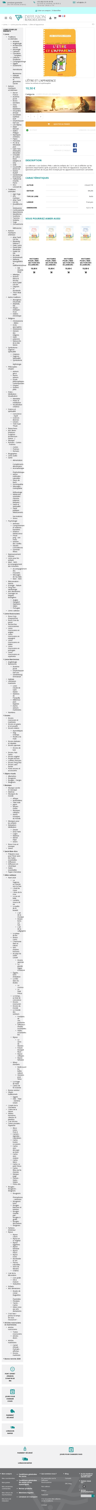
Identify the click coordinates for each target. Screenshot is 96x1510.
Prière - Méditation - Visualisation (12, 394)
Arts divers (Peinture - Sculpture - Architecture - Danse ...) (13, 434)
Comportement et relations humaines (17, 528)
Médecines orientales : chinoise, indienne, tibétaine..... (17, 498)
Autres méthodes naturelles (16, 476)
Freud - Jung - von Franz (16, 538)
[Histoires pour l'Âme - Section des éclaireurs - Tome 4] (85, 233)
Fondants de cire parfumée (19, 1020)
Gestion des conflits (17, 543)
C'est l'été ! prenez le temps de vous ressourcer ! (14, 1317)
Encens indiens (13, 728)
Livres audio (12, 456)
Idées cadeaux (10, 875)
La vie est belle (16, 897)
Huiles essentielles (12, 869)
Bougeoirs (12, 778)
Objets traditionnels (12, 1093)
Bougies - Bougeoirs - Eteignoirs (12, 1189)
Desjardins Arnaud (17, 112)
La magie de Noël (16, 1083)
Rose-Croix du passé (13, 621)
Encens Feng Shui (14, 762)
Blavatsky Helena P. (16, 242)
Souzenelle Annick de (17, 168)
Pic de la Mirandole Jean (16, 145)
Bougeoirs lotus (17, 1202)
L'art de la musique (19, 915)
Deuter (15, 830)
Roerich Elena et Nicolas (16, 279)
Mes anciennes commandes (7, 1488)
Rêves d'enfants (16, 1063)
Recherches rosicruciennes (13, 625)
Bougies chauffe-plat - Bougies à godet (16, 1215)
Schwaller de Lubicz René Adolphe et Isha (17, 159)
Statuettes (17, 1284)
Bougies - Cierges (14, 780)
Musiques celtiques (16, 811)
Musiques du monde (13, 795)
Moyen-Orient (16, 807)
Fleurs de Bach (16, 481)
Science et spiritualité (12, 410)
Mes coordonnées (8, 1478)
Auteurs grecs (16, 372)
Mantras (11, 792)
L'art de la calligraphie (19, 929)
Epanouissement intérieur (14, 555)
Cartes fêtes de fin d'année (17, 1170)
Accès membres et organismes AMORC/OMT (87, 1475)
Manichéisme (17, 212)
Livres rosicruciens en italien (13, 642)
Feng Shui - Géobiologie (12, 588)
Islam (15, 337)
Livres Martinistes (12, 659)
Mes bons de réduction (6, 1500)
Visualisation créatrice (17, 406)
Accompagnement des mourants (17, 571)
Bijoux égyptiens (16, 1244)
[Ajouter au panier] (34, 272)
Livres (7, 34)
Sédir (15, 165)
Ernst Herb (17, 832)
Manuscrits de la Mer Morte (17, 343)
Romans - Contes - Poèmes (14, 443)
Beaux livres (12, 428)
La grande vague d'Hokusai (19, 967)
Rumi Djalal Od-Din (17, 284)
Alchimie (16, 41)
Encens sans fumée (12, 765)
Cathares (16, 51)
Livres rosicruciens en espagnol (13, 636)
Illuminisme (12, 664)
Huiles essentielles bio (19, 1033)
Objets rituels (10, 774)
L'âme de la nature (12, 1110)
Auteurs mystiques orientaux (12, 233)
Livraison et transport (28, 1497)
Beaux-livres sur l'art (19, 922)
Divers (15, 842)
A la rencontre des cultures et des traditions (51, 1500)
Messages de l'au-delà (17, 576)
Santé (10, 458)
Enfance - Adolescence (17, 533)
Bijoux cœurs (15, 1236)
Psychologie (12, 521)
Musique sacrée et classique (14, 789)
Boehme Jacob (16, 98)
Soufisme (16, 216)
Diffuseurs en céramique (13, 865)
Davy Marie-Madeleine (17, 107)
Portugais (16, 608)
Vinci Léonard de (17, 186)
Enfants (11, 1286)
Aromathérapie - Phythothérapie (17, 470)
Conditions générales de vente (28, 1475)
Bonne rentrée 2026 (12, 1359)
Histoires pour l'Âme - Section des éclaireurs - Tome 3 (68, 262)
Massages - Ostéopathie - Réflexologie (17, 489)
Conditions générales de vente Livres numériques (28, 1482)
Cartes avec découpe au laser (16, 1149)
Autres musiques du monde (16, 816)
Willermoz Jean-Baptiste (16, 702)
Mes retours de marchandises (7, 1494)
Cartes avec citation (15, 1156)
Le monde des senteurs (16, 1012)
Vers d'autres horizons (16, 949)
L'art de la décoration (12, 1274)
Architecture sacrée (17, 46)
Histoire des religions (16, 333)
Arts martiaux (16, 197)
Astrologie (16, 49)
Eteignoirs (12, 782)
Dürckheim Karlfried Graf (17, 117)
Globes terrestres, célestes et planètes (12, 1116)
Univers (15, 422)
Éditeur (43, 1491)
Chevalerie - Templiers (17, 54)
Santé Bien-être (11, 851)
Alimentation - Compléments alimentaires (17, 463)
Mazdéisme (17, 214)
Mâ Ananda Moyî (19, 270)
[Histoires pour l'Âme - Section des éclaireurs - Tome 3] (68, 233)
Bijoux (15, 1037)
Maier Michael (16, 128)
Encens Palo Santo (12, 753)
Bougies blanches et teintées (17, 1207)
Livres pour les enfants (13, 559)
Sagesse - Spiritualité (17, 357)
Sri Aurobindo (17, 290)
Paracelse (16, 141)
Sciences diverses (16, 419)
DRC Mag (68, 1484)
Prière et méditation (17, 402)
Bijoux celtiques (19, 1055)
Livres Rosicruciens (12, 614)
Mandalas (16, 399)
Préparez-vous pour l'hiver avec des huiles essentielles (14, 857)
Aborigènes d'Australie (17, 301)
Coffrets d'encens (14, 760)
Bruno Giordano (16, 102)
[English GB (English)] (60, 16)
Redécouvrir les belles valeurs (19, 1070)
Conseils (68, 1478)
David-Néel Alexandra (17, 248)
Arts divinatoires (14, 591)
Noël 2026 (12, 878)
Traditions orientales (12, 190)
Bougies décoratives (17, 1222)
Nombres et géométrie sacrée (17, 80)
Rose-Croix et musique (13, 845)
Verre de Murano (16, 1268)
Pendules (16, 1301)
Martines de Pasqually (16, 696)
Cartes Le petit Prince (17, 1165)
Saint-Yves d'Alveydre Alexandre (17, 151)
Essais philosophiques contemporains (17, 381)
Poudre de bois (14, 758)
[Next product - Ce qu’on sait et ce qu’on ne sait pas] (93, 24)
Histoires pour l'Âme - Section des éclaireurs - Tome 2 (51, 262)
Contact (44, 1505)
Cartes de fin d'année (17, 1087)
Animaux (16, 524)
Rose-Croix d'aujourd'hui (13, 617)
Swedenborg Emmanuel (17, 176)
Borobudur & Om (17, 1260)
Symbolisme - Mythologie (17, 362)
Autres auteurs (15, 376)
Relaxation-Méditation (12, 826)
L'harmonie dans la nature (17, 943)
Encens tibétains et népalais (14, 742)
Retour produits (25, 1488)
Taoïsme (16, 218)
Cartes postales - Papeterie (14, 1124)
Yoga (15, 222)
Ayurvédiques (17, 731)
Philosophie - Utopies (13, 368)
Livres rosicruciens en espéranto (13, 654)
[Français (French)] (63, 16)
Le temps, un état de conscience (17, 998)
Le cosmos (19, 986)
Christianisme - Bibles (17, 322)
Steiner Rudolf (15, 172)
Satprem (16, 287)
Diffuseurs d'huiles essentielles (19, 1027)
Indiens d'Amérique (17, 315)
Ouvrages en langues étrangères (13, 595)
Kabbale (16, 75)
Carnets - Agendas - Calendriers (17, 1136)
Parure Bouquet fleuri (19, 1050)
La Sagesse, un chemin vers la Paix (17, 883)
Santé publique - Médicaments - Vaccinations (17, 512)
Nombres (11, 712)
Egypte (15, 63)
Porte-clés (16, 1184)
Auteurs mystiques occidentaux (12, 88)
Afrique (15, 798)
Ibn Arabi (16, 255)
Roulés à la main (17, 738)
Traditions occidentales (13, 38)
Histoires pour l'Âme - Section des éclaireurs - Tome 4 (85, 262)
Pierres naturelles (16, 1264)
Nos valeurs (45, 1486)
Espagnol (16, 602)
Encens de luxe (16, 749)
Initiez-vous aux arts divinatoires (17, 1309)
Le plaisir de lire (16, 934)
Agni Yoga (16, 194)
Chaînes (16, 1271)
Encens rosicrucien (17, 1003)
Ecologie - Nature (14, 585)
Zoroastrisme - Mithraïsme (17, 226)
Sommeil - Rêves (16, 551)
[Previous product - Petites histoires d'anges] (92, 24)
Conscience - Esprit (17, 415)
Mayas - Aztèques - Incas (17, 310)
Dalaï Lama (17, 245)
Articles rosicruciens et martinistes (13, 1324)
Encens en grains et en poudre (14, 725)
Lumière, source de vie (16, 902)
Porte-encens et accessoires (14, 769)
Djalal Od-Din (16, 252)
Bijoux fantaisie (19, 1059)
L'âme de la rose (17, 893)
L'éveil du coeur (16, 889)
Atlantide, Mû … (16, 305)
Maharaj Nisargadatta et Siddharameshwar (17, 262)
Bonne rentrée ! (14, 1090)
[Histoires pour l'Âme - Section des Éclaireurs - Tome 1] (34, 233)
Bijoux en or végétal (16, 1240)
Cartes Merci (15, 1161)
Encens (7, 715)
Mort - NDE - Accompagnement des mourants (15, 564)
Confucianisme (17, 210)
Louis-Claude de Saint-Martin (16, 689)
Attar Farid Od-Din (17, 201)
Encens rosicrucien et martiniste (13, 720)
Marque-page (16, 1175)
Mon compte (7, 1474)
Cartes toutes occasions (16, 1142)
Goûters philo (16, 388)
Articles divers (15, 1337)
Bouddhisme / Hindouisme (17, 206)
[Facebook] (84, 1486)
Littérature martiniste (12, 682)
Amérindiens (17, 800)
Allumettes (12, 776)
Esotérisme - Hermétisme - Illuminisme (17, 69)
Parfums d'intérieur (12, 1229)
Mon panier (6, 1482)
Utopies (16, 385)
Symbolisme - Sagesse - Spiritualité (13, 350)
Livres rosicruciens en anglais (13, 630)
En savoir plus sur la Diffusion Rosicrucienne (48, 1480)
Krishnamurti (17, 257)
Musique (11, 440)
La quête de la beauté (16, 908)
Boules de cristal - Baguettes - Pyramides (17, 1295)
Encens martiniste (16, 1354)
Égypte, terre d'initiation (16, 975)
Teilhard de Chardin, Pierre (17, 181)
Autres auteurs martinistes (17, 708)
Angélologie (17, 43)
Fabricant (44, 1495)
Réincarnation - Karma (14, 582)
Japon (15, 804)
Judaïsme (16, 339)
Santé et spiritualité (16, 505)
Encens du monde (16, 1007)
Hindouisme (17, 329)
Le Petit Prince (19, 991)
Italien (15, 606)
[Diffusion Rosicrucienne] (30, 18)
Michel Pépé (15, 839)
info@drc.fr (81, 2)
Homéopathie (17, 484)
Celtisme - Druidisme (16, 58)
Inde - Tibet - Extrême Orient (17, 1101)
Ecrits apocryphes (17, 326)
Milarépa (16, 275)
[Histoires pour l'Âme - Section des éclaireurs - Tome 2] (51, 233)
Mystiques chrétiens (16, 136)
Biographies (12, 454)
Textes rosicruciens (17, 1333)
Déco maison (15, 1281)
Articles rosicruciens (12, 1328)
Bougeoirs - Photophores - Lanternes (17, 1196)
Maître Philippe (16, 132)
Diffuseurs (12, 862)
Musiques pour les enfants (13, 822)
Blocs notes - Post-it (15, 1130)
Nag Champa (16, 734)
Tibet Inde (16, 802)
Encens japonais (14, 745)
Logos (15, 834)
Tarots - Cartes (16, 1304)
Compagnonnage (17, 61)
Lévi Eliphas (17, 125)
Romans (16, 451)
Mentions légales (26, 1493)
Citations (16, 354)
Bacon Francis (15, 94)
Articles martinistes (12, 1341)
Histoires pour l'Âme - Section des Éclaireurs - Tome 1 (34, 262)
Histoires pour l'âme (19, 1077)
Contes (15, 447)
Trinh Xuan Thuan (17, 425)
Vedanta (16, 220)
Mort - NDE (17, 579)
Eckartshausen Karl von (17, 122)
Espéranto (16, 604)
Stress (15, 518)
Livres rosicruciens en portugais (13, 648)
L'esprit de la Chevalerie (13, 1106)
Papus (15, 139)
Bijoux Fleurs (15, 1252)
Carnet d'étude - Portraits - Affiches (16, 1348)
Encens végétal (13, 756)
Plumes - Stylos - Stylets (16, 1180)
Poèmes (16, 449)
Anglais (15, 600)
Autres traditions (14, 297)
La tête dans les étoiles (16, 981)
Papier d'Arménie (14, 872)
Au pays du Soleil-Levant (17, 955)
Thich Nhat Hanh (17, 294)
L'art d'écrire (12, 1121)
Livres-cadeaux (13, 611)
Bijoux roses (15, 1256)
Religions (11, 318)
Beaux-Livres (15, 938)
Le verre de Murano (19, 1043)
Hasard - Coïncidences (17, 547)
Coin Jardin (17, 1278)
